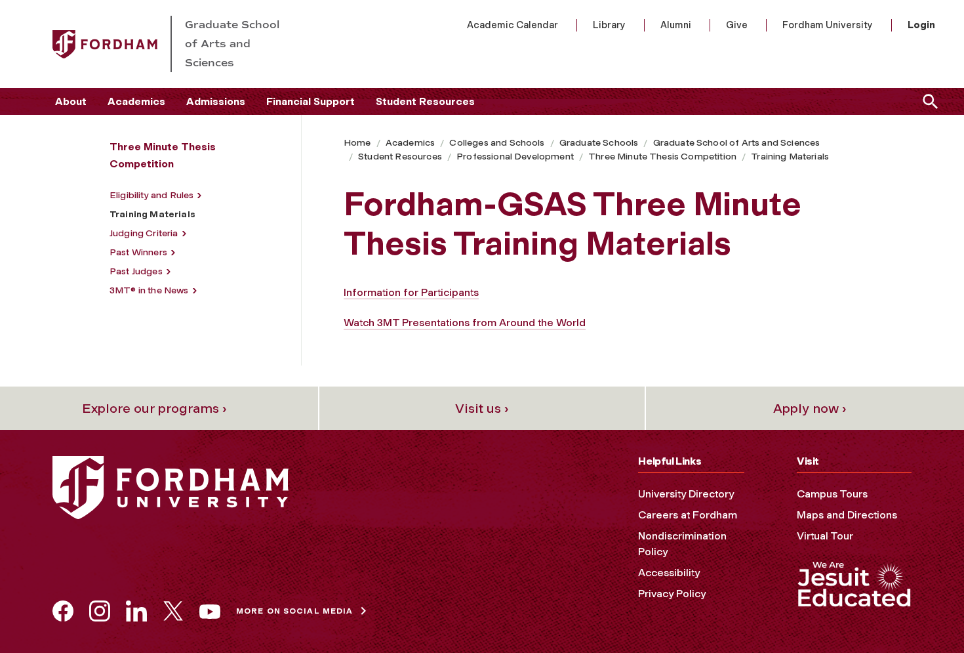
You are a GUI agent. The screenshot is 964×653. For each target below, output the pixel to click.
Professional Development (515, 156)
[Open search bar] (928, 101)
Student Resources (425, 101)
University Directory (686, 494)
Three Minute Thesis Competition (662, 156)
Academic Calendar (512, 25)
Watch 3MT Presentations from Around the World (465, 322)
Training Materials (790, 156)
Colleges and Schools (496, 142)
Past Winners (138, 252)
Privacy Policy (672, 593)
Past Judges (136, 271)
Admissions (215, 101)
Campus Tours (832, 494)
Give (737, 25)
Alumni (675, 25)
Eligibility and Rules (151, 195)
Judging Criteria (144, 233)
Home (357, 142)
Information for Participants (411, 292)
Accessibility (669, 572)
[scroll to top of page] (925, 613)
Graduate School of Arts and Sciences (736, 142)
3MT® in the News (149, 290)
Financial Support (310, 101)
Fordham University (827, 25)
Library (609, 25)
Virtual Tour (825, 536)
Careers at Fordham (687, 515)
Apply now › (810, 408)
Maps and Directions (847, 515)
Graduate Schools (599, 142)
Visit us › (482, 408)
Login (921, 25)
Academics (136, 101)
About (71, 101)
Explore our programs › (154, 408)
